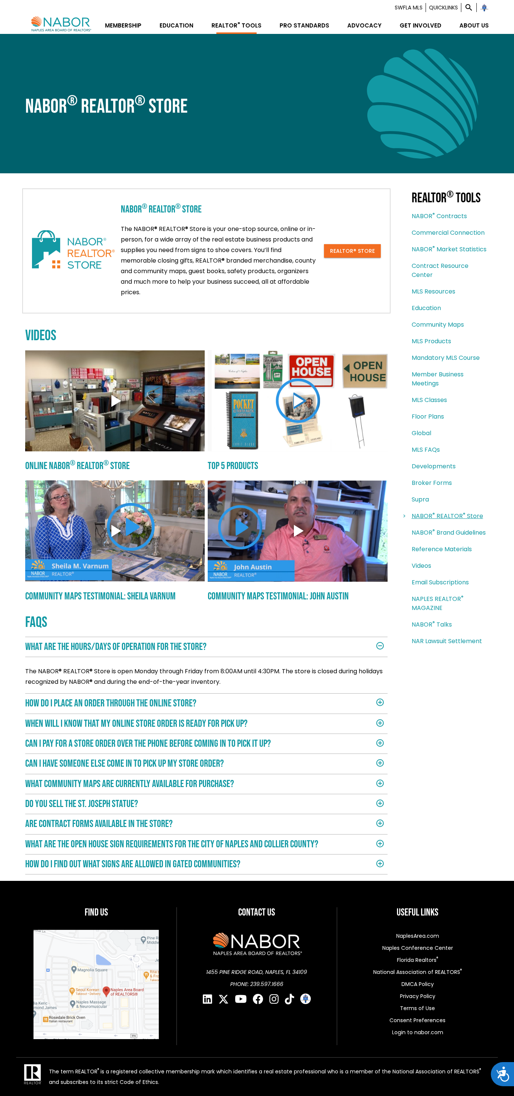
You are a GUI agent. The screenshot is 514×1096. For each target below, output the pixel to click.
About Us (474, 25)
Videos (421, 565)
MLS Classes (429, 400)
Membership (123, 25)
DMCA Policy (417, 984)
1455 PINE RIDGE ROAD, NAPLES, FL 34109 (256, 972)
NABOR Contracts (439, 216)
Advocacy (364, 25)
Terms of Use (417, 1008)
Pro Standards (304, 25)
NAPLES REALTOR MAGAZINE (438, 603)
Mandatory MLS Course (446, 357)
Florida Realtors (417, 960)
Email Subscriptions (440, 582)
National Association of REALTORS (417, 972)
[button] (469, 7)
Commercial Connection (448, 232)
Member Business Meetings (438, 379)
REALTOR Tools (236, 25)
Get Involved (420, 25)
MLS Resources (433, 291)
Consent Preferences (417, 1020)
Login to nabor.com (417, 1032)
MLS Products (431, 341)
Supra (420, 499)
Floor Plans (428, 416)
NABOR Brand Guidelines (449, 532)
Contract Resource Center (440, 270)
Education (176, 25)
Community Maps (438, 324)
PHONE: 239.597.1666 (256, 984)
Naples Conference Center (417, 948)
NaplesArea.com (417, 936)
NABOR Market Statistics (449, 249)
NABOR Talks (432, 624)
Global (421, 433)
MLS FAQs (426, 449)
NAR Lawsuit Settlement (447, 641)
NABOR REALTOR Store (447, 516)
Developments (434, 466)
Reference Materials (442, 549)
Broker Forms (432, 482)
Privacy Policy (417, 996)
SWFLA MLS (409, 7)
